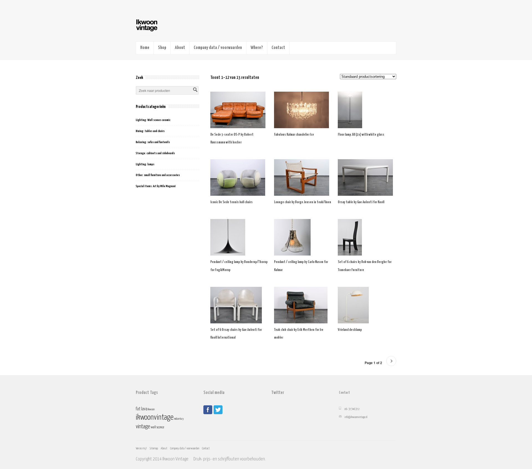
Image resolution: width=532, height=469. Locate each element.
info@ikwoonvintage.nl (355, 417)
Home (144, 47)
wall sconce (157, 427)
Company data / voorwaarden (218, 47)
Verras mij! (141, 448)
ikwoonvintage (154, 417)
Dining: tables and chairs (150, 131)
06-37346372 (351, 409)
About (180, 47)
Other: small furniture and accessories (158, 175)
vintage (143, 426)
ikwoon (151, 409)
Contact (278, 47)
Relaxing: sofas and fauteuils (153, 142)
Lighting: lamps (145, 164)
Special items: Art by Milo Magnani (156, 186)
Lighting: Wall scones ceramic (153, 120)
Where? (256, 47)
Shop (162, 47)
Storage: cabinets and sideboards (155, 153)
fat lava (141, 409)
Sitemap (154, 448)
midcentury (179, 419)
